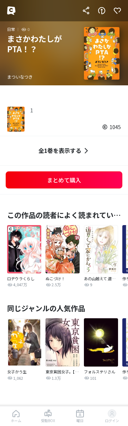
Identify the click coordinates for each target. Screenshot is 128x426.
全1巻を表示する (59, 150)
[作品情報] (101, 10)
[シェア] (86, 10)
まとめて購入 (64, 180)
